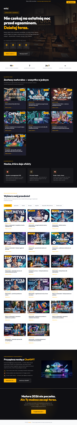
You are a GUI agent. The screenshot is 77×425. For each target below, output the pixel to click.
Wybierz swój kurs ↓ (10, 53)
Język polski (16, 205)
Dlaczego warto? (24, 53)
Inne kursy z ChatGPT (24, 380)
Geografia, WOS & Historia (47, 205)
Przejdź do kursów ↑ (38, 411)
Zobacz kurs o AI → (10, 380)
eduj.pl (29, 422)
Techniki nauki (59, 205)
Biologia (30, 205)
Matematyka (7, 205)
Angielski (37, 205)
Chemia (23, 205)
